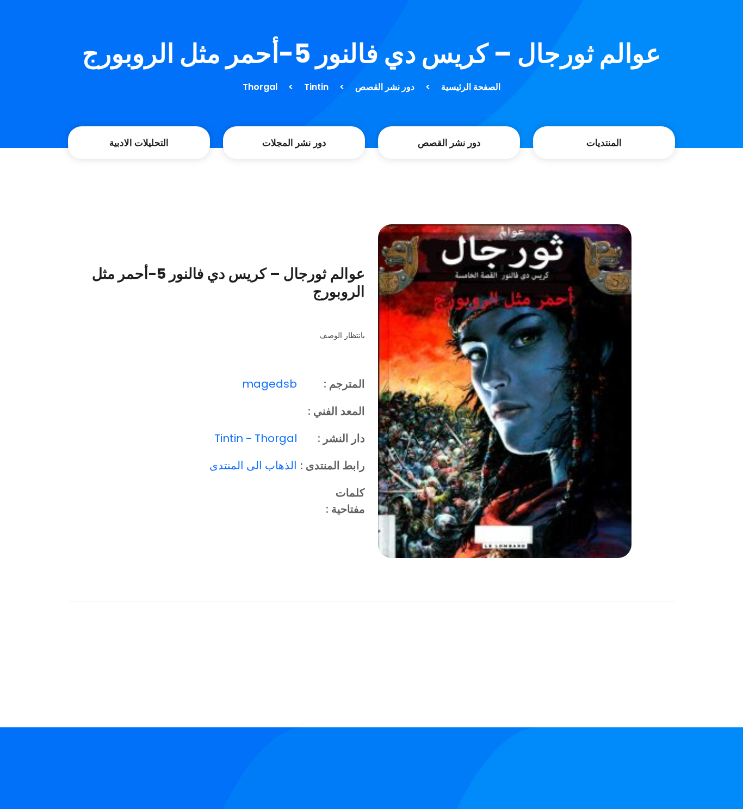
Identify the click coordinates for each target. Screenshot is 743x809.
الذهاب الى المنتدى (253, 465)
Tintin (316, 87)
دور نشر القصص (384, 87)
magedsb (269, 383)
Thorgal (260, 87)
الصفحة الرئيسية (470, 87)
